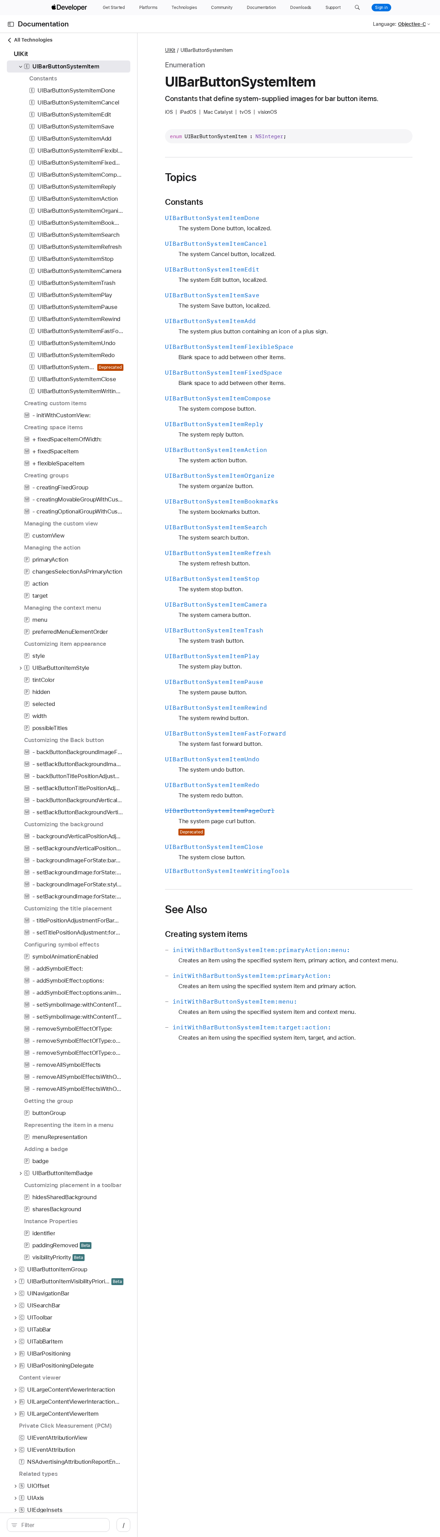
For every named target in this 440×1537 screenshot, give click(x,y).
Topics (181, 177)
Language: (384, 24)
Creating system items (206, 934)
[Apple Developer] (70, 7)
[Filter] (62, 1525)
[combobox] (62, 1525)
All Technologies (33, 40)
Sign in (381, 7)
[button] (357, 7)
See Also (186, 909)
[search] (58, 1525)
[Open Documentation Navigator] (11, 24)
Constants (184, 202)
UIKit (170, 50)
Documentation (43, 24)
